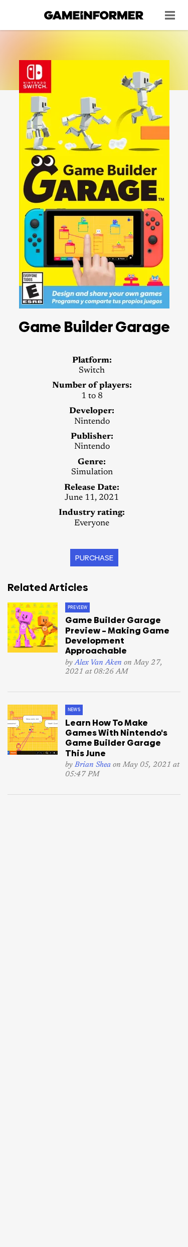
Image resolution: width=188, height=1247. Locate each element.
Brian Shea (93, 765)
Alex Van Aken (98, 663)
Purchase (94, 557)
